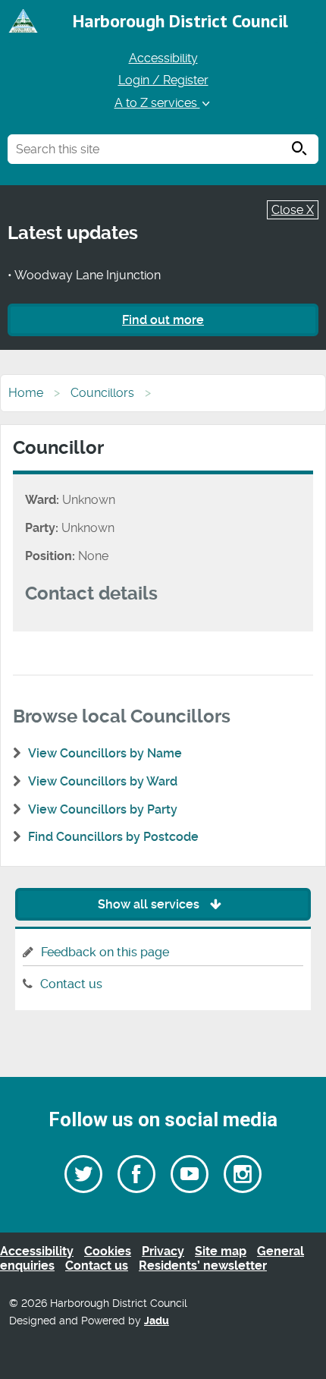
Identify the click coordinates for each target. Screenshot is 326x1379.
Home (25, 393)
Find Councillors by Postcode (113, 837)
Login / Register (163, 80)
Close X (292, 210)
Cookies (107, 1251)
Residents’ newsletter (203, 1265)
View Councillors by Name (105, 753)
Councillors (102, 393)
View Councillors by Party (102, 809)
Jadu (156, 1320)
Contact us (71, 984)
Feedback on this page (105, 952)
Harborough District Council (180, 21)
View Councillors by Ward (102, 781)
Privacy (163, 1251)
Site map (220, 1251)
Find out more (163, 320)
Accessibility (163, 58)
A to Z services (157, 103)
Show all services (150, 904)
